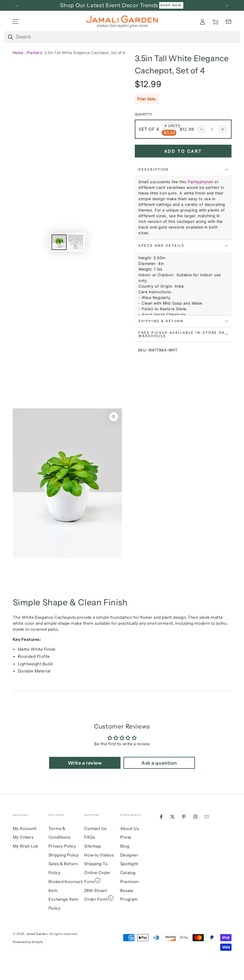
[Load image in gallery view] (59, 242)
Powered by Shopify (28, 942)
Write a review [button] (85, 763)
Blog (124, 846)
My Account (25, 828)
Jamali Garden (37, 934)
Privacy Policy (62, 846)
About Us (129, 828)
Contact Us (95, 828)
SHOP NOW (171, 5)
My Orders (23, 837)
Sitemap (92, 846)
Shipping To (96, 863)
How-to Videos (99, 855)
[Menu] (15, 21)
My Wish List (25, 846)
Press (125, 837)
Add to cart (183, 151)
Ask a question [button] (159, 763)
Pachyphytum (200, 182)
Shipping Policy (64, 855)
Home (18, 52)
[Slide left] (17, 5)
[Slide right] (227, 5)
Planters (34, 52)
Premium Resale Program (129, 890)
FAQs (89, 837)
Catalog (128, 872)
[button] (228, 21)
